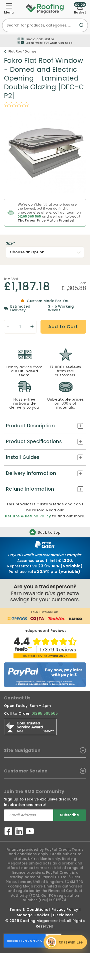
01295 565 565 (29, 217)
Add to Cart (63, 327)
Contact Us (17, 698)
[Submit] (83, 28)
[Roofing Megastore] (45, 8)
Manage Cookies (33, 914)
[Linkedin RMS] (19, 832)
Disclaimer (63, 914)
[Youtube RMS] (30, 832)
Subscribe (69, 814)
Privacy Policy (65, 909)
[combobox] (45, 25)
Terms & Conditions (29, 909)
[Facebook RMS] (8, 832)
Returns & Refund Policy (28, 516)
